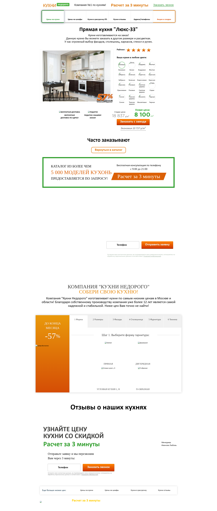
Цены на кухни (53, 19)
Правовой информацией (152, 256)
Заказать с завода (133, 121)
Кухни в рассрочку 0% (97, 19)
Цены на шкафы (75, 19)
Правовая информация (166, 502)
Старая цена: (120, 112)
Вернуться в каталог (108, 150)
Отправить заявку (157, 244)
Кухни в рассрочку (139, 490)
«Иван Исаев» (116, 507)
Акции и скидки (164, 19)
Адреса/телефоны (142, 19)
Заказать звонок (98, 467)
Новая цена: (142, 110)
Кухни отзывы (119, 19)
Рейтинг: (121, 50)
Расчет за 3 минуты (86, 500)
